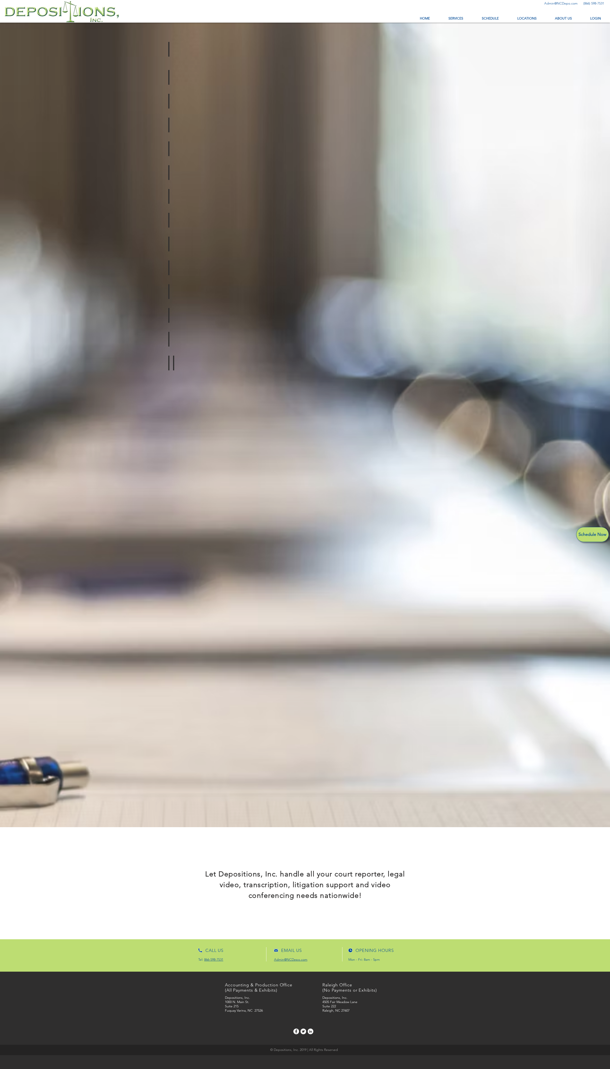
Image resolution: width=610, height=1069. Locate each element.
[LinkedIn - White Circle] (310, 1031)
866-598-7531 (213, 959)
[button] (595, 18)
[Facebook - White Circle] (296, 1031)
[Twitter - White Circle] (303, 1031)
